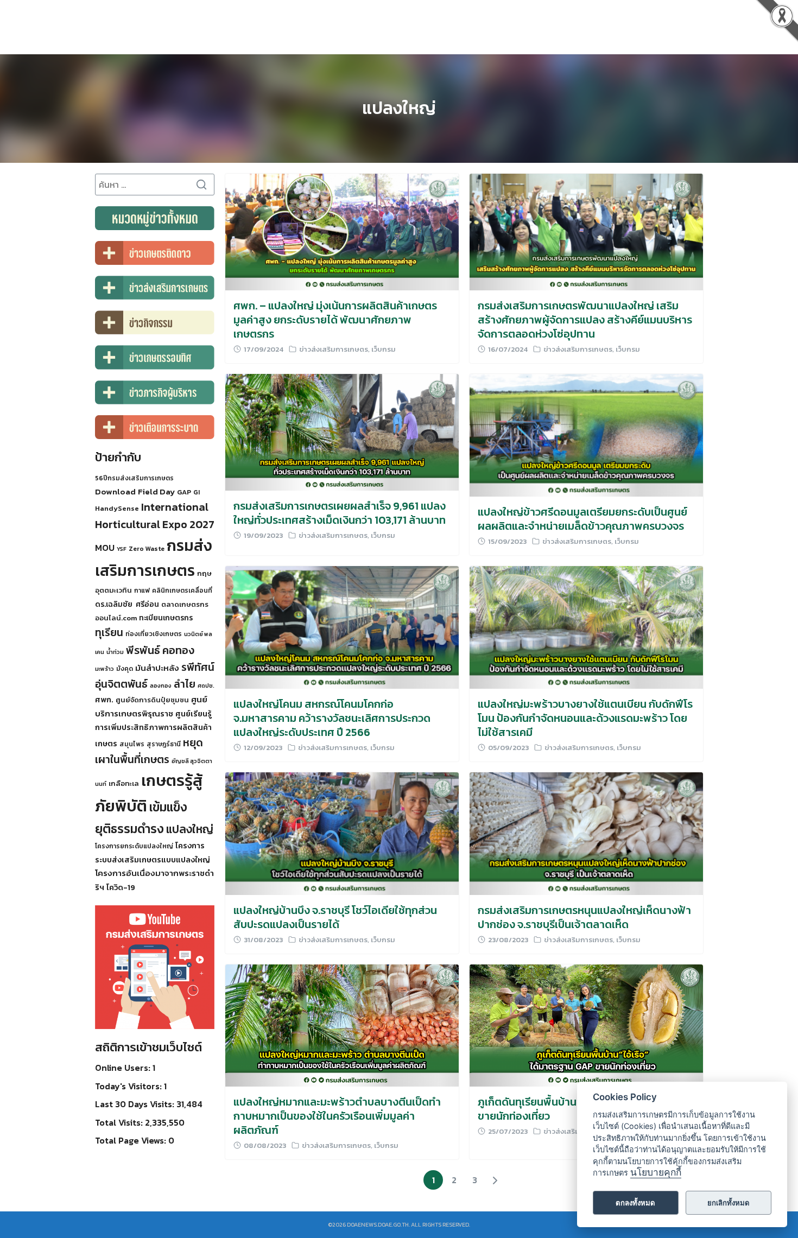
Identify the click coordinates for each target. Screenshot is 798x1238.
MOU (105, 547)
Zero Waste (146, 549)
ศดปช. (206, 685)
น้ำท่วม (115, 651)
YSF (121, 548)
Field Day (156, 491)
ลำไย (184, 684)
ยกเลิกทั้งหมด (728, 1202)
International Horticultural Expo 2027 (154, 515)
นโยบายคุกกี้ (655, 1172)
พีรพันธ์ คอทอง (160, 650)
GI (196, 492)
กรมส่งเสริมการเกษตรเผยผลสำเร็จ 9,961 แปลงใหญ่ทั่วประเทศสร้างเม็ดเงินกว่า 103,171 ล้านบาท (339, 513)
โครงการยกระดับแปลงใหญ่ (134, 846)
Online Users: (124, 1067)
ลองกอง (161, 685)
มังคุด (124, 669)
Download (115, 491)
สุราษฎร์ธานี (164, 744)
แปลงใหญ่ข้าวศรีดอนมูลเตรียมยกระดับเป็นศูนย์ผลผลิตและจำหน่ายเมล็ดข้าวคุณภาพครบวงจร (582, 519)
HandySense (117, 508)
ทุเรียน (109, 632)
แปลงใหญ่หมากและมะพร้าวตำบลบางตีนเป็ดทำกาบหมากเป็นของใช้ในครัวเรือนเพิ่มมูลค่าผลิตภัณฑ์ (337, 1116)
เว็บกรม (383, 349)
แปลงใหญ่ (399, 108)
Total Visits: (120, 1122)
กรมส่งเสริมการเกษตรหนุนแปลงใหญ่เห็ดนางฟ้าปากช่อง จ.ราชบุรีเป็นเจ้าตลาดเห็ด (584, 917)
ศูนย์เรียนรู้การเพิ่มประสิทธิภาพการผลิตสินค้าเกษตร (153, 729)
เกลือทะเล (124, 783)
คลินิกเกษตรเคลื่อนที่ (182, 590)
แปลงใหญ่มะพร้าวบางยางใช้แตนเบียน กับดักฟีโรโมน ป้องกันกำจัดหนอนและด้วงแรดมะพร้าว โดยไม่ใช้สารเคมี (585, 718)
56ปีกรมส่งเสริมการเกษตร (134, 478)
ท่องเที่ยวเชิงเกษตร (153, 634)
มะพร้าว (104, 668)
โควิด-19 (120, 887)
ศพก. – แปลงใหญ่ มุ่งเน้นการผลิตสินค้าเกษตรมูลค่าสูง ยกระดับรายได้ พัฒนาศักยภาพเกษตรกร (335, 319)
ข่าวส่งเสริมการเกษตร (333, 349)
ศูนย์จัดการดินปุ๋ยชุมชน (152, 700)
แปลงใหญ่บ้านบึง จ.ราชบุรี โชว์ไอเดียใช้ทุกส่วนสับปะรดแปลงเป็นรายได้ (335, 917)
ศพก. (104, 700)
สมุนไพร (131, 744)
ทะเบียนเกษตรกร (166, 617)
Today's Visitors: (129, 1086)
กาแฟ (142, 590)
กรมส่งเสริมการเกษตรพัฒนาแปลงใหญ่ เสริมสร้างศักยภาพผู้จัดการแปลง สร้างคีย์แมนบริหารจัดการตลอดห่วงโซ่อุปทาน (585, 319)
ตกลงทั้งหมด (635, 1202)
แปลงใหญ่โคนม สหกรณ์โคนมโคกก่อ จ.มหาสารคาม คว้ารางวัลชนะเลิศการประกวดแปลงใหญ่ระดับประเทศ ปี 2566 (331, 718)
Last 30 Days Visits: (135, 1103)
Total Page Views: (131, 1140)
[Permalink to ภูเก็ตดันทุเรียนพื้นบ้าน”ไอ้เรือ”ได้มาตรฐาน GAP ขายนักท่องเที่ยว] (586, 1024)
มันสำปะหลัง (157, 668)
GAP (184, 492)
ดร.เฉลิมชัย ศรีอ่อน (127, 604)
